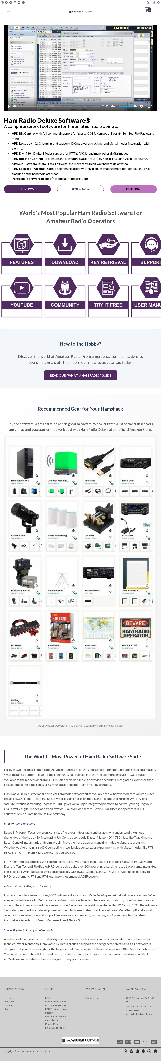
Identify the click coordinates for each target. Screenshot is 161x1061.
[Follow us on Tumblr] (23, 3)
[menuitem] (20, 998)
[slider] (56, 106)
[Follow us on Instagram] (15, 3)
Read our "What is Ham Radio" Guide (80, 375)
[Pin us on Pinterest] (11, 3)
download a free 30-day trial (34, 954)
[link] (21, 274)
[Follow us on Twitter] (6, 3)
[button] (148, 2)
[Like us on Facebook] (2, 3)
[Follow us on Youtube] (19, 3)
